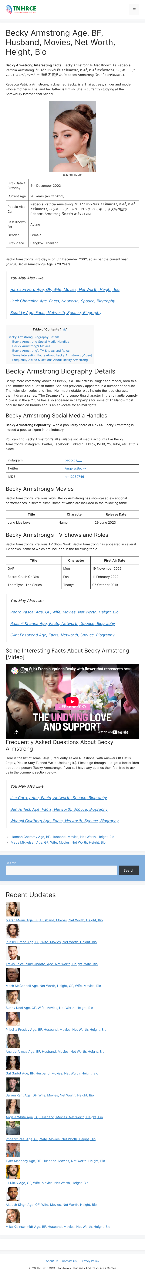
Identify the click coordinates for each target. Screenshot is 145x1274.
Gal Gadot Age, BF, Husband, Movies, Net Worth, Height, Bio (52, 1073)
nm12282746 (74, 477)
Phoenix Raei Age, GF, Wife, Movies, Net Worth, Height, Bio (51, 1139)
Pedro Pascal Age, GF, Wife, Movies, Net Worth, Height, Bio (64, 612)
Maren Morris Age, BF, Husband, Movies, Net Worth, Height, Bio (54, 920)
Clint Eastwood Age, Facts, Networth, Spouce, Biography (62, 635)
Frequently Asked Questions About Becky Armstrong (50, 360)
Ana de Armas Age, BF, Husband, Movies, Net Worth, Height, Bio (55, 1051)
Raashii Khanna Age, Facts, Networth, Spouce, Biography (62, 623)
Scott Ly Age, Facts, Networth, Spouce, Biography (55, 312)
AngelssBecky (75, 468)
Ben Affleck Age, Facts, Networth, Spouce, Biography (59, 809)
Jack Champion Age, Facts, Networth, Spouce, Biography (62, 301)
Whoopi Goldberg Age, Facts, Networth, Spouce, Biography (64, 820)
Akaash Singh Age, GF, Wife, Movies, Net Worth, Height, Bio (51, 1205)
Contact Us (69, 1261)
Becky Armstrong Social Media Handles (40, 341)
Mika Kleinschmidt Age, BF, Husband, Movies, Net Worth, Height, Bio (58, 1227)
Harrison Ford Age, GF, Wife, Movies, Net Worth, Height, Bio (65, 289)
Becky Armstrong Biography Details (33, 337)
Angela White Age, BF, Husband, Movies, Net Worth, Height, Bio (54, 1117)
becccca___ (73, 460)
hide (63, 329)
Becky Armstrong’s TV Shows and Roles (40, 350)
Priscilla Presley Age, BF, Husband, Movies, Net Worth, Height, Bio (56, 1029)
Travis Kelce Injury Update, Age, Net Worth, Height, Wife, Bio (52, 964)
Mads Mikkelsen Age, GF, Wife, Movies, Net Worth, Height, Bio (58, 842)
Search (11, 863)
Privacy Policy (89, 1261)
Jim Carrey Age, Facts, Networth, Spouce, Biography (58, 797)
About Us (52, 1261)
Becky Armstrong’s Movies (31, 346)
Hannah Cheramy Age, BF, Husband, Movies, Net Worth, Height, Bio (62, 837)
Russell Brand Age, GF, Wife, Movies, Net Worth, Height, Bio (51, 942)
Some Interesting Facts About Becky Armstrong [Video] (52, 355)
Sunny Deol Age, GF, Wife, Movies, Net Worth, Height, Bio (49, 1008)
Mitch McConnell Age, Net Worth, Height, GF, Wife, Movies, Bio (53, 986)
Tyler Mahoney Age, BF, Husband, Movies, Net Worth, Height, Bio (55, 1161)
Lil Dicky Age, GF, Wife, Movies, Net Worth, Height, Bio (47, 1183)
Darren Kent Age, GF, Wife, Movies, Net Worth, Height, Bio (50, 1095)
